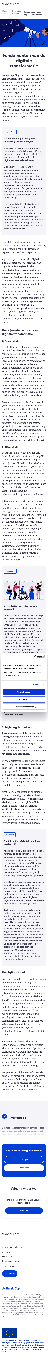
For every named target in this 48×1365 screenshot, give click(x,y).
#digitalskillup (16, 1247)
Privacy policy (12, 675)
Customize (22, 699)
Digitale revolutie (5, 12)
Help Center (7, 1257)
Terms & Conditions (10, 1261)
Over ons (6, 1252)
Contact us (10, 1273)
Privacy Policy (8, 1266)
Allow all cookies (24, 692)
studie (11, 631)
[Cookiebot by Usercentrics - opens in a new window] (34, 656)
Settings (36, 685)
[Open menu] (44, 3)
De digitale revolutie (16, 12)
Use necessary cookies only (24, 707)
